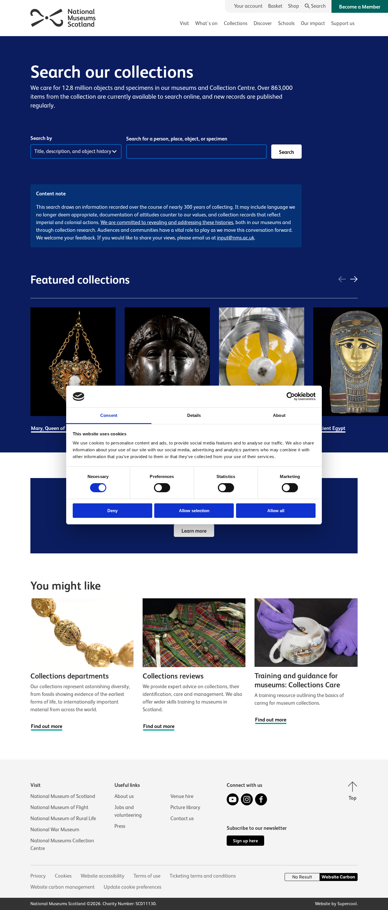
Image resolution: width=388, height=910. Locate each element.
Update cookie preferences (132, 887)
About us (124, 796)
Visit (184, 23)
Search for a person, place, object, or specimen (176, 139)
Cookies (63, 876)
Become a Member (359, 7)
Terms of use (146, 876)
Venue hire (181, 796)
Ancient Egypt (329, 428)
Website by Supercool (336, 903)
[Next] (354, 280)
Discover (263, 23)
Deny (112, 510)
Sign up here (245, 840)
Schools (286, 23)
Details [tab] (194, 415)
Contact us (182, 818)
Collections (235, 23)
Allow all (275, 510)
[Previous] (342, 280)
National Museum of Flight (59, 807)
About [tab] (279, 415)
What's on (206, 23)
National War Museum (54, 829)
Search (286, 152)
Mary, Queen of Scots (54, 428)
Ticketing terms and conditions (203, 876)
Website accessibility (102, 876)
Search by (41, 138)
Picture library (185, 807)
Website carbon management (62, 887)
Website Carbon (338, 877)
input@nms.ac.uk (235, 238)
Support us (342, 23)
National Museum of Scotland (62, 796)
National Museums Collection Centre (62, 844)
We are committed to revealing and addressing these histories (167, 222)
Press (119, 826)
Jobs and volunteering (128, 811)
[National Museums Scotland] (63, 17)
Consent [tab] (108, 415)
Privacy (38, 876)
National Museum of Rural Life (63, 818)
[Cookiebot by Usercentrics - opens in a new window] (291, 396)
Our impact (313, 23)
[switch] (162, 487)
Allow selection (194, 510)
